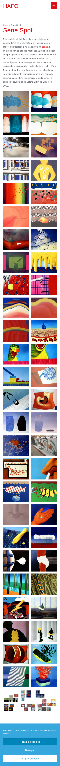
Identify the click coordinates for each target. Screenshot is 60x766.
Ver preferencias (30, 758)
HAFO (10, 6)
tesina (45, 47)
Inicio (5, 25)
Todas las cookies (30, 741)
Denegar (30, 750)
